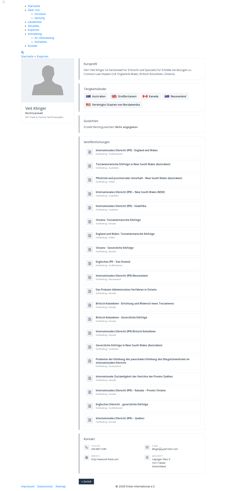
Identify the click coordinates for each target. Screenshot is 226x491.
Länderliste (35, 22)
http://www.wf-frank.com (104, 459)
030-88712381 (99, 449)
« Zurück (86, 481)
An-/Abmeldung (44, 37)
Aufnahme (40, 41)
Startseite (34, 6)
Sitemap (60, 486)
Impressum (28, 486)
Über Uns (34, 10)
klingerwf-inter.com (165, 449)
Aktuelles (33, 26)
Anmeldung (35, 33)
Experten (33, 30)
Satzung (39, 18)
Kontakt (32, 45)
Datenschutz (45, 486)
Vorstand (40, 14)
